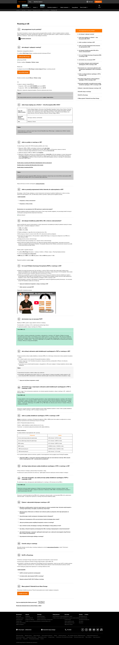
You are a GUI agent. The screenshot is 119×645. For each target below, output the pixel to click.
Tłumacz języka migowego (34, 638)
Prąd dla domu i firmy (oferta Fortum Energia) (64, 637)
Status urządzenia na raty (69, 621)
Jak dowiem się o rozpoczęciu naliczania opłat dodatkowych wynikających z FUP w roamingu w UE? (90, 69)
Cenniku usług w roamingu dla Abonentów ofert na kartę (30, 165)
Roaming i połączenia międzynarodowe (72, 617)
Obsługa (29, 10)
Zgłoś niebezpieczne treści (69, 622)
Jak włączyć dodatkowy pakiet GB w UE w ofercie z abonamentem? (88, 51)
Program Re (25, 638)
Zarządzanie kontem (36, 10)
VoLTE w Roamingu (83, 95)
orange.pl (18, 10)
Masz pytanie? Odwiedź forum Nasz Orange (89, 98)
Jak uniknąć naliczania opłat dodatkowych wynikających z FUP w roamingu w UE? (89, 64)
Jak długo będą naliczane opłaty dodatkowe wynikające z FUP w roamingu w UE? (89, 79)
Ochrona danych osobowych (47, 635)
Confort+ (42, 638)
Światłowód (27, 616)
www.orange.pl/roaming (52, 547)
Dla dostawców (82, 619)
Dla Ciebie (23, 10)
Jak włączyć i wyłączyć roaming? (86, 34)
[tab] (45, 200)
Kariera (86, 617)
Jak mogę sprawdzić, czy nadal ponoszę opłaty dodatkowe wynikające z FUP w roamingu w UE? (90, 84)
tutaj (32, 260)
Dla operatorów (82, 617)
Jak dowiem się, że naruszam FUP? (87, 59)
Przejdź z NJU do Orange (20, 622)
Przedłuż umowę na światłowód (31, 621)
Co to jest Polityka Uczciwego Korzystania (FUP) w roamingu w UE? (90, 55)
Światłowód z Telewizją (29, 619)
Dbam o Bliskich (88, 637)
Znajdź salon (87, 619)
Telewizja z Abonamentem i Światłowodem (45, 619)
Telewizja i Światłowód (41, 617)
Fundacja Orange (51, 637)
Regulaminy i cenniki (68, 616)
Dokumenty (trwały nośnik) (79, 637)
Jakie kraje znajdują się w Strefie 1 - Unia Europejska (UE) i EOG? (88, 38)
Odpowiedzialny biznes (42, 637)
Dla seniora (81, 622)
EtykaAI (55, 635)
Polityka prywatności (62, 635)
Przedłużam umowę (19, 617)
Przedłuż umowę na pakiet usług (59, 617)
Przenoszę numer (19, 619)
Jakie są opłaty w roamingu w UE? (87, 42)
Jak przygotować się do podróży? (87, 30)
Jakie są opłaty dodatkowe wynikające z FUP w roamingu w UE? (90, 74)
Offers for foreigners (20, 624)
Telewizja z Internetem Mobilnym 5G (43, 621)
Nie (43, 602)
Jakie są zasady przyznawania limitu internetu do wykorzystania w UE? (89, 46)
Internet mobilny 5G (29, 617)
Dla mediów (81, 621)
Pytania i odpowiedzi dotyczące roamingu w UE (90, 88)
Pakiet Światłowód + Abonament (59, 616)
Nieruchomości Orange (20, 637)
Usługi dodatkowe (45, 10)
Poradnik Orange (68, 619)
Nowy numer (18, 616)
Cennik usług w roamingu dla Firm (25, 167)
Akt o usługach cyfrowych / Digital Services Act (76, 635)
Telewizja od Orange (40, 616)
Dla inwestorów (82, 616)
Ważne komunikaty (19, 635)
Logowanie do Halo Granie (31, 637)
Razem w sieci (18, 638)
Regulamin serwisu (28, 635)
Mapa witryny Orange (68, 624)
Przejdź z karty (19, 621)
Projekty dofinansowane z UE (92, 635)
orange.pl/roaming (40, 183)
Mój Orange (25, 157)
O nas (86, 616)
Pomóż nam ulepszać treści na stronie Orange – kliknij (28, 605)
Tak (40, 602)
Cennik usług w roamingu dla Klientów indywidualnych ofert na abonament (34, 162)
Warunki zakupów (37, 635)
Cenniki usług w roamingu (85, 91)
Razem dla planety (96, 637)
